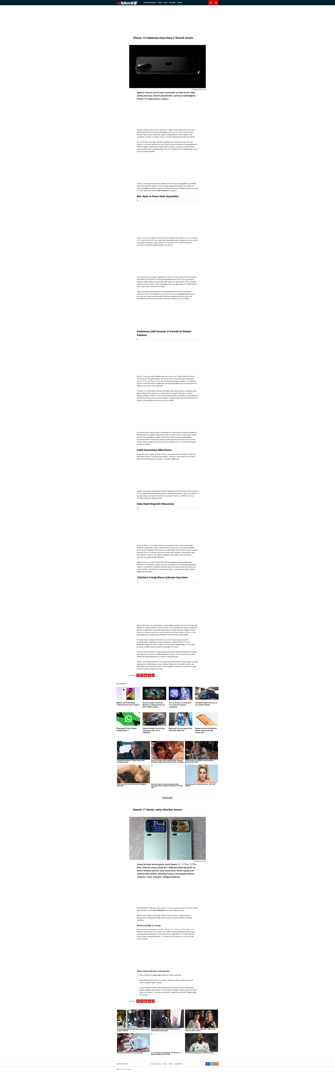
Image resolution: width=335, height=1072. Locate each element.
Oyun (165, 2)
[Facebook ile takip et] (207, 1064)
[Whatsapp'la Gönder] (149, 675)
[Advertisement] (167, 20)
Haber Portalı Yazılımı (125, 1069)
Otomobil (172, 2)
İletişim (171, 1064)
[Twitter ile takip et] (212, 1064)
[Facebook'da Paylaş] (138, 675)
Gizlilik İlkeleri (179, 1064)
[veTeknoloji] (127, 2)
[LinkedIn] (145, 675)
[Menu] (210, 2)
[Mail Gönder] (153, 675)
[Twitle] (141, 675)
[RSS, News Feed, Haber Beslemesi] (216, 1064)
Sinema (179, 2)
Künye (165, 1064)
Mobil (160, 2)
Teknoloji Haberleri (150, 2)
